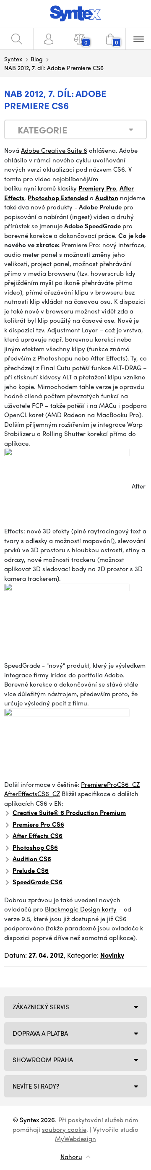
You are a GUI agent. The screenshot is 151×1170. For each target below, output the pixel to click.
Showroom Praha (43, 1059)
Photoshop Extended (58, 197)
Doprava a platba (40, 1033)
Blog (37, 59)
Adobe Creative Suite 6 (54, 150)
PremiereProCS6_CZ (110, 784)
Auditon (106, 197)
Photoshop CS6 (35, 847)
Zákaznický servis (41, 1006)
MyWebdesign (75, 1138)
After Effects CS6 (37, 835)
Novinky (112, 955)
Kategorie (43, 129)
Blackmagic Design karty (81, 909)
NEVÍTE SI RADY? (36, 1086)
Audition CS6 (32, 858)
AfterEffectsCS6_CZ (32, 793)
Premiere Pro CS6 (38, 824)
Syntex (13, 59)
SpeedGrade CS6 (37, 881)
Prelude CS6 (31, 870)
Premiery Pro (97, 188)
